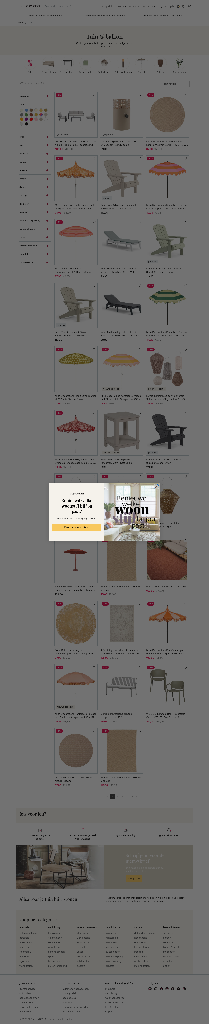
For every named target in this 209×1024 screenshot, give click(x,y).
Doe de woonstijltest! (76, 527)
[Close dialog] (156, 486)
